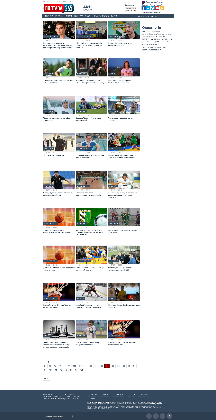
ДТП (155, 39)
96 (55, 366)
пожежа (164, 39)
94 (45, 366)
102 (85, 366)
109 (123, 366)
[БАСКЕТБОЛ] (124, 142)
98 (64, 366)
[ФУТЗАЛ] (124, 217)
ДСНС (143, 44)
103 (90, 366)
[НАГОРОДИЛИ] (91, 30)
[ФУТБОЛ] (124, 30)
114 (55, 370)
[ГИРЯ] (124, 292)
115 (61, 370)
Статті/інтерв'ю (101, 16)
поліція (144, 31)
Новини (59, 16)
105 (101, 366)
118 (76, 370)
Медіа (88, 16)
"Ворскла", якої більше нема (54, 155)
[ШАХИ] (59, 329)
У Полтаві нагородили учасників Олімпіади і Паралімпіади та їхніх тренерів (89, 45)
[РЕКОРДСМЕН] (59, 30)
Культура (78, 16)
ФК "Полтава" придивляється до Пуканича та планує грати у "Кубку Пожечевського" (90, 232)
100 (74, 366)
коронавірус (158, 47)
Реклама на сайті (156, 5)
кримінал (163, 42)
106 (107, 366)
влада (144, 37)
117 (71, 370)
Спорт (69, 16)
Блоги (114, 16)
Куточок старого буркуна (147, 16)
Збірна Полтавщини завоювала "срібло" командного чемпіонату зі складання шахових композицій (57, 345)
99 (69, 366)
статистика (145, 47)
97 (60, 366)
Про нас (145, 5)
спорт (154, 31)
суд (155, 34)
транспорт (145, 39)
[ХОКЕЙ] (124, 180)
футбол (164, 34)
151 (81, 370)
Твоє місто (119, 394)
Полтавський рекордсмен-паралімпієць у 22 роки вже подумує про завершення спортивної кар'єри (58, 45)
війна (152, 37)
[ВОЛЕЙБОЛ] (91, 180)
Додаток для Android (154, 2)
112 (45, 370)
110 (129, 366)
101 (80, 366)
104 (96, 366)
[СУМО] (124, 67)
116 (66, 370)
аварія (144, 49)
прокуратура (155, 49)
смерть (144, 42)
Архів (46, 379)
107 (112, 366)
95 (50, 366)
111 (134, 366)
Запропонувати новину (151, 12)
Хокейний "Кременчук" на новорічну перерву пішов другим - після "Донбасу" (122, 195)
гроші (153, 42)
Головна (49, 16)
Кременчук (145, 34)
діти (160, 37)
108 (118, 366)
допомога (154, 44)
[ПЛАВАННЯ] (91, 142)
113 (50, 370)
